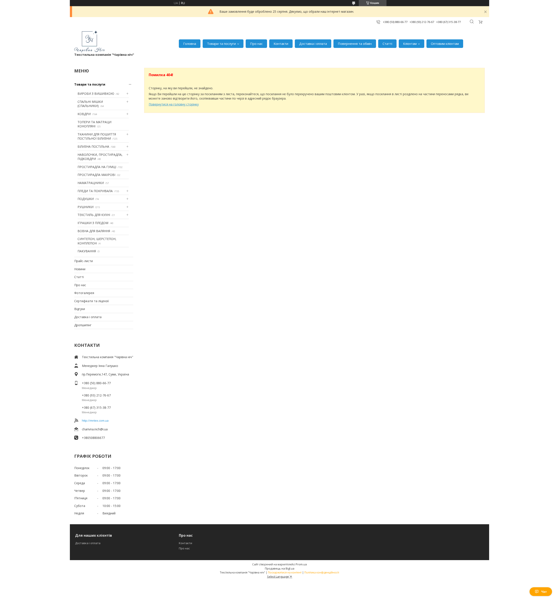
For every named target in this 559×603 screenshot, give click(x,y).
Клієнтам (410, 43)
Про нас (256, 43)
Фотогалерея (84, 293)
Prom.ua (301, 564)
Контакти (281, 43)
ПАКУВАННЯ (87, 251)
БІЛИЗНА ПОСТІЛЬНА (93, 146)
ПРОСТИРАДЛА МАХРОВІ (96, 175)
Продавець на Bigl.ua (279, 568)
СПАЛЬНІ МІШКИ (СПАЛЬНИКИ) (90, 104)
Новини (79, 269)
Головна (189, 43)
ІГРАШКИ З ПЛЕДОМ (93, 223)
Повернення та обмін (355, 43)
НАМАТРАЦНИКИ (91, 183)
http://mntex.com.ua (95, 420)
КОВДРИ (84, 114)
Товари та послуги (221, 43)
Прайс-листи (83, 261)
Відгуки (79, 309)
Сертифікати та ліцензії (91, 301)
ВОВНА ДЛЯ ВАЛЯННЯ (94, 231)
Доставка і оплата (313, 43)
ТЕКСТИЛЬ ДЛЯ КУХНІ (94, 215)
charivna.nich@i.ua (95, 429)
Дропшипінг (82, 325)
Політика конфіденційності (321, 572)
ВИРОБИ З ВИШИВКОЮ (96, 93)
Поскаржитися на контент (285, 572)
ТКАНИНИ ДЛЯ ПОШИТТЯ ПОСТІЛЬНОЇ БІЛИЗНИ (97, 136)
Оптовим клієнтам (445, 43)
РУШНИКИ (85, 207)
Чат (544, 591)
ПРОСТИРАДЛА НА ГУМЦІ (97, 167)
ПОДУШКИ (86, 199)
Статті (387, 43)
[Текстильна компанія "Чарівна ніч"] (89, 41)
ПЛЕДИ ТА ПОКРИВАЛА (95, 191)
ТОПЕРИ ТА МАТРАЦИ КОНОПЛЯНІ (94, 124)
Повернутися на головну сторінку (174, 104)
